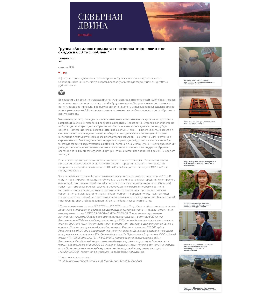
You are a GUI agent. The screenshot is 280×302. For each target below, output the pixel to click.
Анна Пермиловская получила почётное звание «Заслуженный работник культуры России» (197, 205)
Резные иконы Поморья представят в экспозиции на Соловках (199, 123)
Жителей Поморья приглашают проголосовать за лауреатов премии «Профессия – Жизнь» (199, 82)
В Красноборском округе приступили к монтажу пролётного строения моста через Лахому (200, 163)
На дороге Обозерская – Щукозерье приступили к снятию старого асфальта (200, 289)
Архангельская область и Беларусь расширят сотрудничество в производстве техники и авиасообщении (199, 247)
